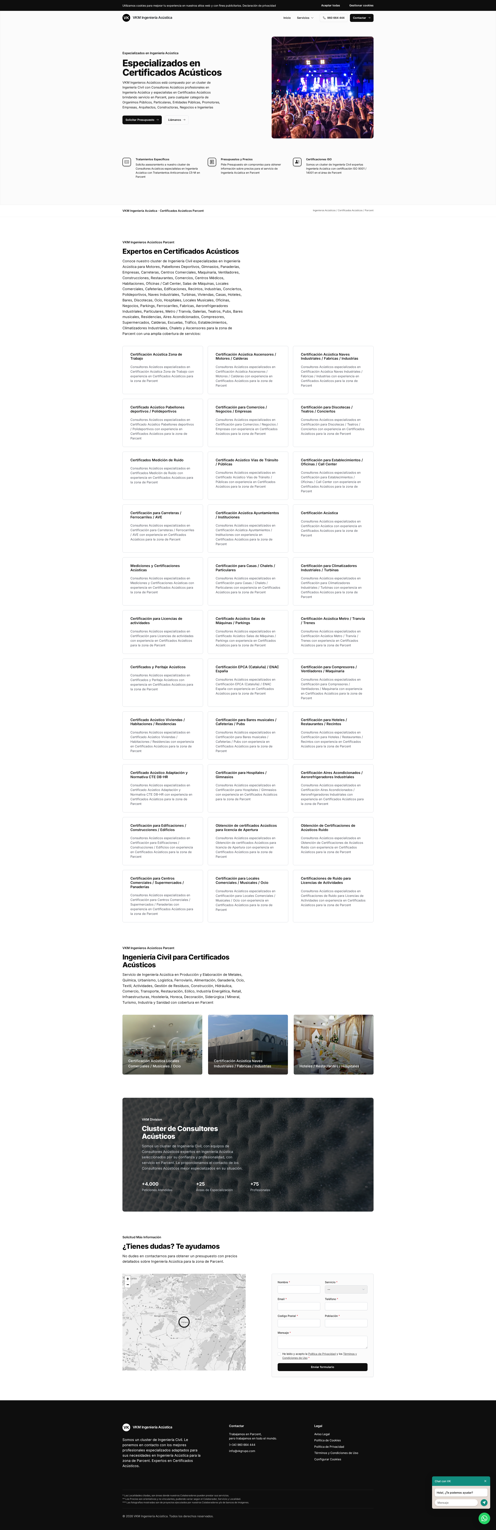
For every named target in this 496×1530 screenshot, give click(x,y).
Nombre (284, 1282)
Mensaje (284, 1332)
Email (282, 1299)
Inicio (287, 17)
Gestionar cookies (361, 5)
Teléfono (331, 1299)
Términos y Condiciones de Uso (336, 1453)
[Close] (485, 1481)
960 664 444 (335, 17)
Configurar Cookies (327, 1459)
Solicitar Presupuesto (140, 119)
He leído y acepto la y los (319, 1355)
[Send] (484, 1502)
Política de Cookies (327, 1440)
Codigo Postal (288, 1315)
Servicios (303, 17)
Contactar (359, 17)
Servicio (331, 1282)
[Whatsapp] (484, 1518)
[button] (184, 1322)
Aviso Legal (322, 1434)
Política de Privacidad (322, 1353)
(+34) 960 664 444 (242, 1445)
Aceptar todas (330, 5)
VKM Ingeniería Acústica (152, 17)
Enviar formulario (322, 1367)
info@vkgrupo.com (242, 1451)
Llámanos (174, 119)
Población (332, 1315)
